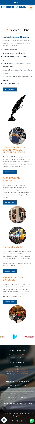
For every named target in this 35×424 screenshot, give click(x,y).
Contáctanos (23, 397)
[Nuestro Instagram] (18, 3)
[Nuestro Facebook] (15, 3)
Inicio (5, 394)
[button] (32, 421)
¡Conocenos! (10, 89)
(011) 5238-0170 (23, 369)
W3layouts (20, 416)
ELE (30, 394)
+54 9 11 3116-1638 (21, 374)
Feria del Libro (12, 397)
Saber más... (10, 172)
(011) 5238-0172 (23, 371)
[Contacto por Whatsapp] (20, 3)
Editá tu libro (12, 394)
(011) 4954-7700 (11, 369)
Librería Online (23, 394)
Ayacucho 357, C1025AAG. (17, 354)
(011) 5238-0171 (11, 371)
